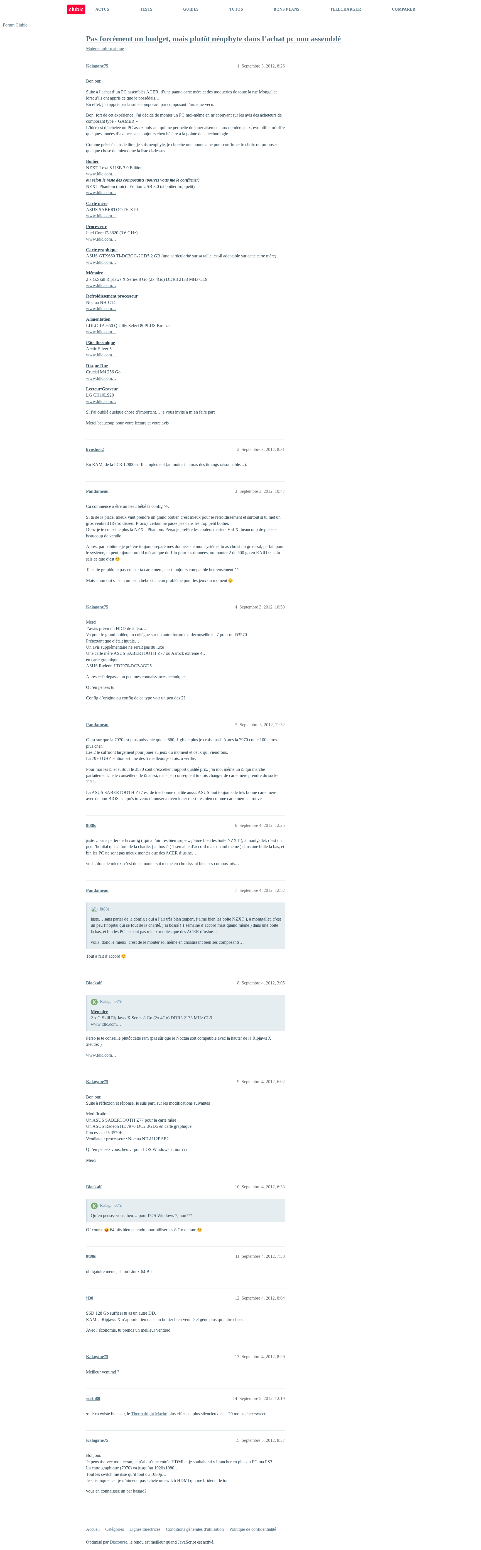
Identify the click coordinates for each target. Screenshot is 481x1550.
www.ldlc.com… (101, 174)
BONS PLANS (286, 9)
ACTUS (102, 9)
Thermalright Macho (149, 1413)
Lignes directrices (144, 1529)
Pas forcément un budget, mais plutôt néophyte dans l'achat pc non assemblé (213, 38)
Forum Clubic (15, 25)
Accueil (93, 1529)
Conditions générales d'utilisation (195, 1529)
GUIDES (190, 9)
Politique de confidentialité (252, 1529)
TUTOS (236, 9)
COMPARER (403, 9)
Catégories (114, 1529)
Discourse (118, 1542)
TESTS (146, 9)
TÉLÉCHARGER (345, 9)
